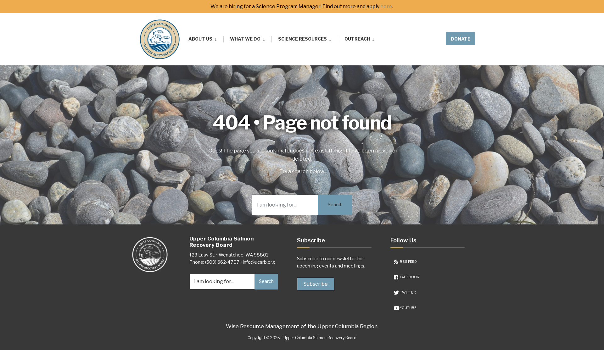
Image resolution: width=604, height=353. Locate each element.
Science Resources (302, 38)
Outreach (357, 38)
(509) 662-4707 (222, 262)
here (386, 6)
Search (335, 204)
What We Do (245, 38)
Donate (460, 38)
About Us (200, 38)
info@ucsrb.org (259, 262)
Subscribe (316, 284)
